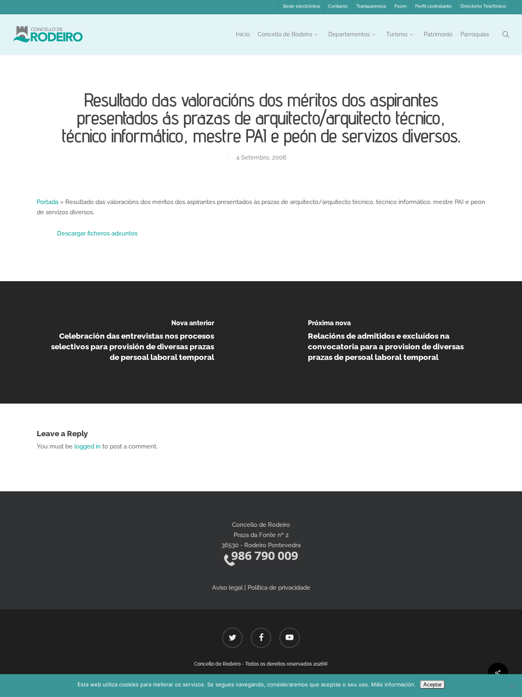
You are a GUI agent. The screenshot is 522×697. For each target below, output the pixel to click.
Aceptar (432, 684)
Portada (47, 202)
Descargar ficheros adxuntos (97, 233)
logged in (87, 446)
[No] (512, 685)
